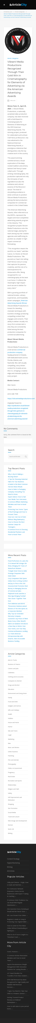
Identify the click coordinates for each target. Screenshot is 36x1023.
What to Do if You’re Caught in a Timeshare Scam (17, 936)
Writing (10, 833)
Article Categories (19, 11)
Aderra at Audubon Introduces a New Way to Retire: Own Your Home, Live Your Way (18, 626)
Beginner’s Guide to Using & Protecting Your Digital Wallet (17, 920)
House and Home (13, 722)
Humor (10, 727)
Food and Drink (13, 702)
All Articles (10, 871)
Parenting (11, 756)
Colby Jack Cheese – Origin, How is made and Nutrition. (17, 883)
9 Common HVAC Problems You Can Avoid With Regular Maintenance (17, 902)
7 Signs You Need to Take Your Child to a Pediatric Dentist (17, 992)
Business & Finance (14, 664)
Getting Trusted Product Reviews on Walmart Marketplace (15, 999)
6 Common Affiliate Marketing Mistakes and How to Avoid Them (17, 504)
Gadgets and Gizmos (14, 706)
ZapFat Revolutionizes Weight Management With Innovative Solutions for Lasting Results (17, 966)
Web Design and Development (17, 821)
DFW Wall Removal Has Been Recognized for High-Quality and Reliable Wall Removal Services (18, 983)
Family (10, 697)
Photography (12, 764)
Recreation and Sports (15, 781)
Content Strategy (13, 859)
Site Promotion (12, 808)
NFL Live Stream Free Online (17, 915)
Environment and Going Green (17, 693)
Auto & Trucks (12, 660)
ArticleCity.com (8, 11)
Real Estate (11, 776)
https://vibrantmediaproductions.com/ (21, 398)
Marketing (11, 739)
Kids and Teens (12, 731)
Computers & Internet (15, 681)
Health (10, 714)
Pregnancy (11, 772)
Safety (10, 793)
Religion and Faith (13, 789)
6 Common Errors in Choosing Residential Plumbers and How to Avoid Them (18, 532)
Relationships (12, 785)
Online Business (13, 752)
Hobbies (10, 718)
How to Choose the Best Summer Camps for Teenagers (16, 524)
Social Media (12, 812)
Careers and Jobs (13, 668)
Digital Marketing (13, 863)
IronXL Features (13, 952)
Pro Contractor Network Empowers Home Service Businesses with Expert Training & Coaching (17, 892)
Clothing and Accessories (16, 677)
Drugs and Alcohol (13, 685)
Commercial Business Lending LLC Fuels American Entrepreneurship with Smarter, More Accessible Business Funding (18, 636)
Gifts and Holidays (13, 710)
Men (9, 743)
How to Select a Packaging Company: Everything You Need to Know (17, 491)
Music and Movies (13, 747)
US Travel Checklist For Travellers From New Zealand (18, 974)
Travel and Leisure (13, 817)
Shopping (11, 804)
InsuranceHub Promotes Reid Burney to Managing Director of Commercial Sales (18, 588)
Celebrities (11, 672)
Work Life (11, 829)
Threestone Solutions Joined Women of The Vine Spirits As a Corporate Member (17, 608)
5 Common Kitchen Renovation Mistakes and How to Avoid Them (17, 958)
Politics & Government (15, 768)
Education (11, 689)
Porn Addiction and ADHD (16, 603)
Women (10, 825)
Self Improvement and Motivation (15, 798)
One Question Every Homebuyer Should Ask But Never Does (18, 910)
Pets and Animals (13, 760)
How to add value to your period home (18, 1007)
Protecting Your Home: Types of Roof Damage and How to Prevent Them (18, 511)
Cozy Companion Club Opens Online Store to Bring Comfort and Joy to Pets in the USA (18, 580)
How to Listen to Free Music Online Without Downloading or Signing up (17, 928)
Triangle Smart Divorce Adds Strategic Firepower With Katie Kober (17, 573)
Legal (9, 735)
